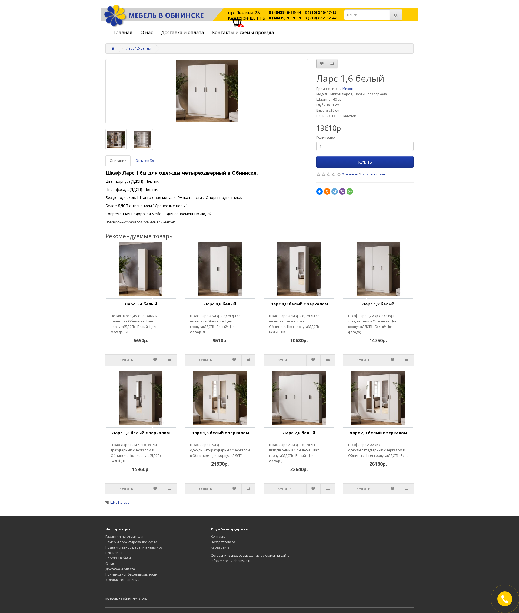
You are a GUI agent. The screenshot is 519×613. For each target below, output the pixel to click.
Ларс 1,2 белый (378, 303)
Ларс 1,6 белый (139, 48)
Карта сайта (220, 547)
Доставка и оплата (182, 32)
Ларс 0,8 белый (220, 303)
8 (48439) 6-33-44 (285, 12)
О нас (147, 32)
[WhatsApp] (350, 191)
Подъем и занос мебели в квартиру (133, 547)
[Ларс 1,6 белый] (206, 91)
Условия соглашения (122, 580)
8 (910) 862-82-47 (320, 17)
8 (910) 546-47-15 (320, 12)
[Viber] (342, 191)
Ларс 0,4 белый (141, 303)
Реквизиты (113, 552)
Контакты (218, 536)
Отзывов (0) (144, 160)
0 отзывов (350, 174)
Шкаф (115, 502)
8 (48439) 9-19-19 (285, 17)
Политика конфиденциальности (131, 574)
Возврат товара (223, 542)
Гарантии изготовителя (124, 536)
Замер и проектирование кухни (131, 542)
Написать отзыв (372, 174)
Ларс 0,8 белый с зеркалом (299, 303)
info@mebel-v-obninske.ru (231, 561)
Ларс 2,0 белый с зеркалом (378, 432)
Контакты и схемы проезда (243, 32)
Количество (325, 137)
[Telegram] (334, 191)
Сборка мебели (118, 558)
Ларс (125, 502)
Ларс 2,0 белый (299, 432)
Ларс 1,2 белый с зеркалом (141, 432)
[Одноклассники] (327, 191)
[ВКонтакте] (319, 191)
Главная (123, 32)
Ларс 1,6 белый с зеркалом (220, 432)
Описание (118, 160)
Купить (365, 162)
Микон (347, 88)
